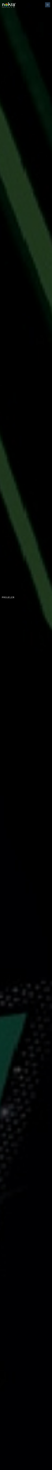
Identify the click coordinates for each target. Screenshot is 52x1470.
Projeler (8, 597)
